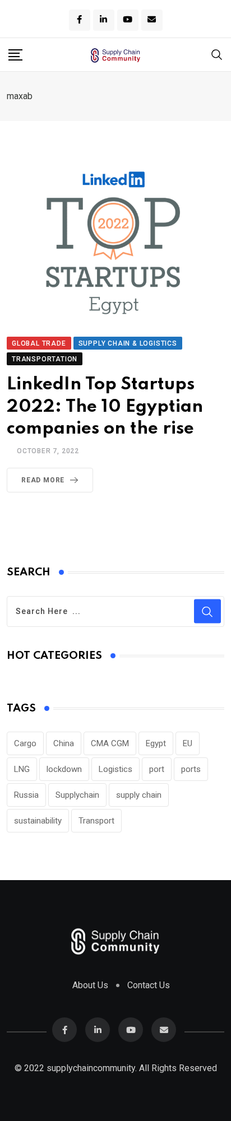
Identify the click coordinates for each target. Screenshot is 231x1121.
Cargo (25, 743)
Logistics (115, 769)
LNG (22, 769)
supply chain (138, 795)
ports (191, 769)
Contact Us (148, 985)
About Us (90, 985)
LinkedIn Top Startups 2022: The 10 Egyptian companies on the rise (105, 406)
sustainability (38, 821)
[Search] (217, 54)
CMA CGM (110, 743)
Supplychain (77, 795)
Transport (96, 821)
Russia (26, 795)
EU (187, 743)
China (63, 743)
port (156, 769)
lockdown (64, 769)
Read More (42, 480)
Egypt (156, 743)
